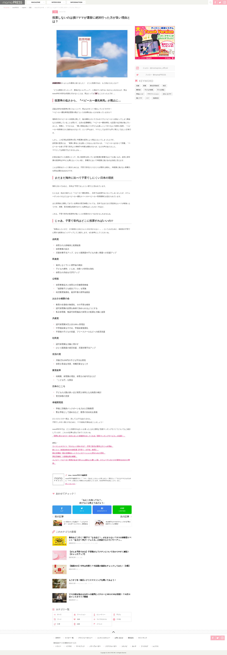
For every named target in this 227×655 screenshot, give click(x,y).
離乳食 (138, 90)
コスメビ (124, 646)
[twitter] (81, 509)
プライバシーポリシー (85, 638)
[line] (122, 509)
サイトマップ (142, 638)
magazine (36, 2)
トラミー (58, 646)
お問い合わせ (119, 638)
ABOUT (57, 638)
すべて (59, 614)
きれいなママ (167, 94)
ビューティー (101, 614)
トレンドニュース (39, 7)
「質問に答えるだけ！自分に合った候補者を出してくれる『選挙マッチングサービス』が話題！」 (88, 436)
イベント (99, 624)
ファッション (81, 614)
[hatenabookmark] (102, 509)
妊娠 (137, 85)
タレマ (134, 646)
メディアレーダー (95, 646)
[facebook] (61, 509)
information (76, 2)
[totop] (113, 632)
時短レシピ (139, 94)
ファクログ (144, 646)
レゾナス (155, 646)
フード (59, 619)
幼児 (164, 85)
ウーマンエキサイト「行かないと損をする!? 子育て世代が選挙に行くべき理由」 (82, 446)
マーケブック (80, 646)
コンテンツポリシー (103, 638)
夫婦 (78, 619)
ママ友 (118, 619)
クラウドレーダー (111, 646)
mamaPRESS (15, 7)
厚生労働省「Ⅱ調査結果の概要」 (64, 456)
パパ (147, 98)
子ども (118, 614)
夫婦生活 (156, 98)
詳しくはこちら (70, 484)
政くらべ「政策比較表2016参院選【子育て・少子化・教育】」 (75, 450)
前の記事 (59, 516)
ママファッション (153, 94)
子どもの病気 (149, 90)
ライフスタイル (102, 619)
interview (56, 2)
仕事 (58, 624)
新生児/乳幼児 (154, 85)
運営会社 (131, 638)
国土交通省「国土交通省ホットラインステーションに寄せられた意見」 (78, 453)
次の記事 (124, 516)
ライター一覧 (69, 638)
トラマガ (68, 646)
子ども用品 (160, 90)
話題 (30, 7)
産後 (144, 85)
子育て (54, 109)
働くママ (139, 98)
